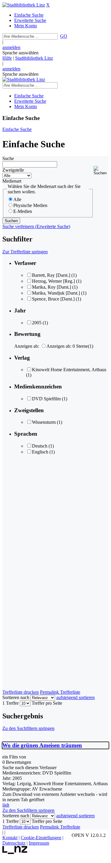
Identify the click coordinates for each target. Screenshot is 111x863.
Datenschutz (13, 842)
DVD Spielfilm (46, 398)
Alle (17, 199)
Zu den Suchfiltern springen (28, 728)
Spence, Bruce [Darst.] (53, 298)
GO (63, 36)
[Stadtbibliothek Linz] (23, 4)
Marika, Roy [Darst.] (51, 287)
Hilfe (7, 58)
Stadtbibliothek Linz (34, 58)
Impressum (39, 842)
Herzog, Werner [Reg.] (53, 281)
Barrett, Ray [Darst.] (51, 275)
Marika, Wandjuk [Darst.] (56, 292)
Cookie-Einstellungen (41, 837)
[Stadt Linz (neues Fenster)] (15, 852)
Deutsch (39, 445)
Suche (8, 158)
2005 (36, 322)
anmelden (11, 47)
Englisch (40, 451)
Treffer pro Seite (47, 703)
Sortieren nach (15, 697)
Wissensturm (44, 422)
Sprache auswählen (20, 52)
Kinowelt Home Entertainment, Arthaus (69, 369)
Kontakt (9, 837)
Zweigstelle (13, 170)
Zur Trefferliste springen (25, 251)
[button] (101, 170)
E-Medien (22, 211)
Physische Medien (30, 205)
